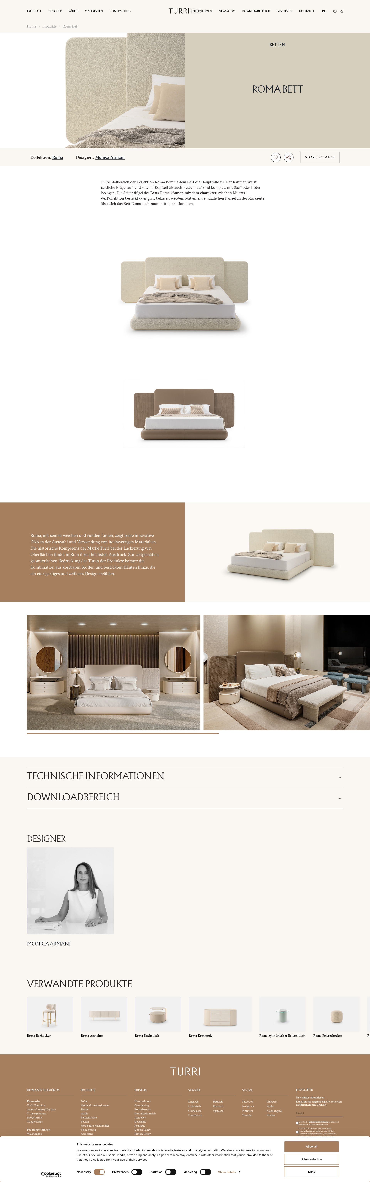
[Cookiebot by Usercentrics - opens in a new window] (51, 1174)
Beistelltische (89, 1117)
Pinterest (247, 1110)
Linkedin (272, 1101)
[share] (288, 157)
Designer (55, 11)
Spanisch (218, 1110)
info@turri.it (34, 1117)
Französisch (195, 1115)
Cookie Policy (143, 1129)
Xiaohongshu (275, 1110)
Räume (73, 11)
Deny (311, 1171)
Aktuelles (140, 1117)
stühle (84, 1113)
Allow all (311, 1146)
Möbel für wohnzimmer (95, 1105)
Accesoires (87, 1133)
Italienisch (194, 1106)
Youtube (247, 1115)
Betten (277, 45)
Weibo (270, 1106)
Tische (84, 1109)
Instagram (248, 1106)
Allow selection (311, 1159)
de (323, 11)
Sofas (84, 1101)
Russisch (218, 1106)
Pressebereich (143, 1109)
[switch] (136, 1172)
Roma (57, 157)
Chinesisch (194, 1110)
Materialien (94, 11)
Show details (227, 1172)
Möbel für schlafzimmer (95, 1125)
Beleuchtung (88, 1129)
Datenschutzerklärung (318, 1121)
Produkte (34, 11)
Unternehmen (201, 11)
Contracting (120, 11)
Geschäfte (284, 11)
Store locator (320, 157)
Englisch (193, 1101)
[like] (276, 157)
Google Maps (35, 1121)
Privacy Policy (143, 1133)
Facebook (247, 1101)
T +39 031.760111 (36, 1113)
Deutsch (218, 1101)
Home (31, 26)
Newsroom (227, 11)
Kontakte (306, 11)
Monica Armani (110, 157)
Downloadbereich (256, 11)
